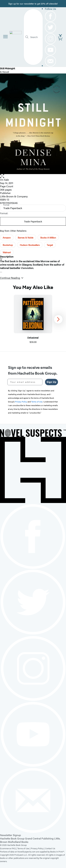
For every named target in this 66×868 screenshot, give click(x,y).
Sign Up (51, 381)
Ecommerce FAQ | (8, 848)
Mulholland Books (18, 842)
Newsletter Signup (10, 835)
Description (6, 256)
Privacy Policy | (38, 848)
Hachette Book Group (12, 838)
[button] (33, 176)
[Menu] (5, 36)
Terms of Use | (24, 848)
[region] (33, 319)
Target (50, 244)
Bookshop (8, 244)
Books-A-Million (48, 237)
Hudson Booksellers (30, 244)
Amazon (7, 237)
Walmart (7, 252)
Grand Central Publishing (39, 838)
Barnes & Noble (25, 237)
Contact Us (50, 848)
